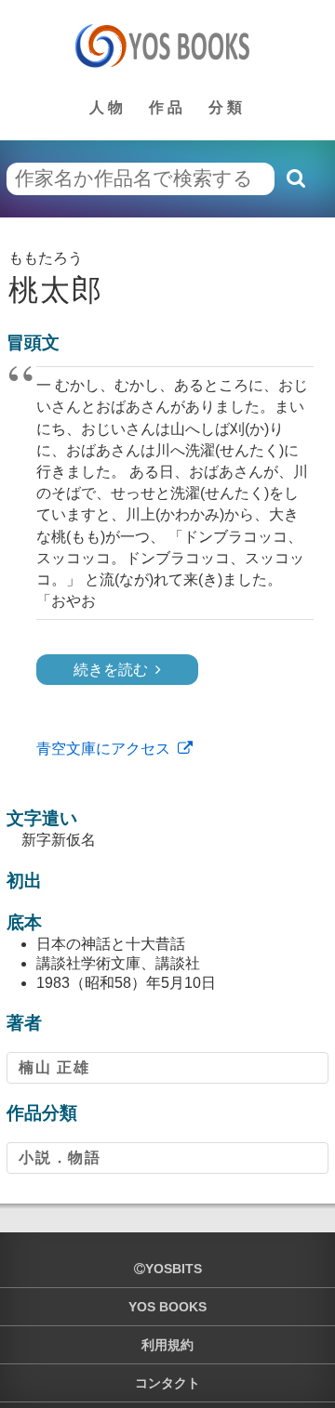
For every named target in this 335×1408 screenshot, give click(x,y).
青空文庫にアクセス (103, 749)
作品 (167, 107)
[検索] (295, 178)
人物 (108, 107)
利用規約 (167, 1344)
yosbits (173, 1268)
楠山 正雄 (54, 1067)
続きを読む (111, 670)
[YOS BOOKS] (167, 45)
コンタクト (167, 1382)
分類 (227, 107)
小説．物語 (59, 1157)
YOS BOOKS (167, 1306)
